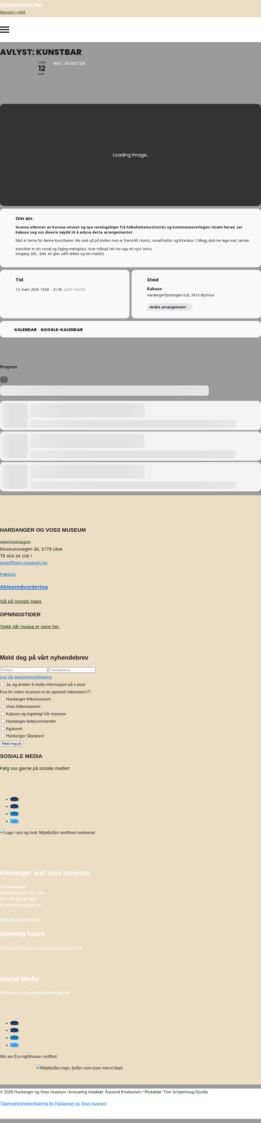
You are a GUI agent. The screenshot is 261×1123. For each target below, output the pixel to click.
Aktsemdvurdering (24, 587)
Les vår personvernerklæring (26, 677)
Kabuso (154, 289)
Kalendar (25, 329)
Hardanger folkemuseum (28, 699)
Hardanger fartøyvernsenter (30, 721)
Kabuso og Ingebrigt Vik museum (35, 714)
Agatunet (13, 729)
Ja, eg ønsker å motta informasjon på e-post (45, 684)
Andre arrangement (168, 307)
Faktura (8, 574)
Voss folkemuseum (22, 706)
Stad (153, 279)
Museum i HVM (12, 12)
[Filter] (4, 379)
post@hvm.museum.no (23, 562)
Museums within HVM (21, 4)
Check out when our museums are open (41, 948)
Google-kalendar (62, 329)
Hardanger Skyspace (24, 736)
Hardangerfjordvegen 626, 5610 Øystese (180, 295)
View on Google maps (20, 919)
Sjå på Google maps (21, 601)
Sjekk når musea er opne (30, 626)
